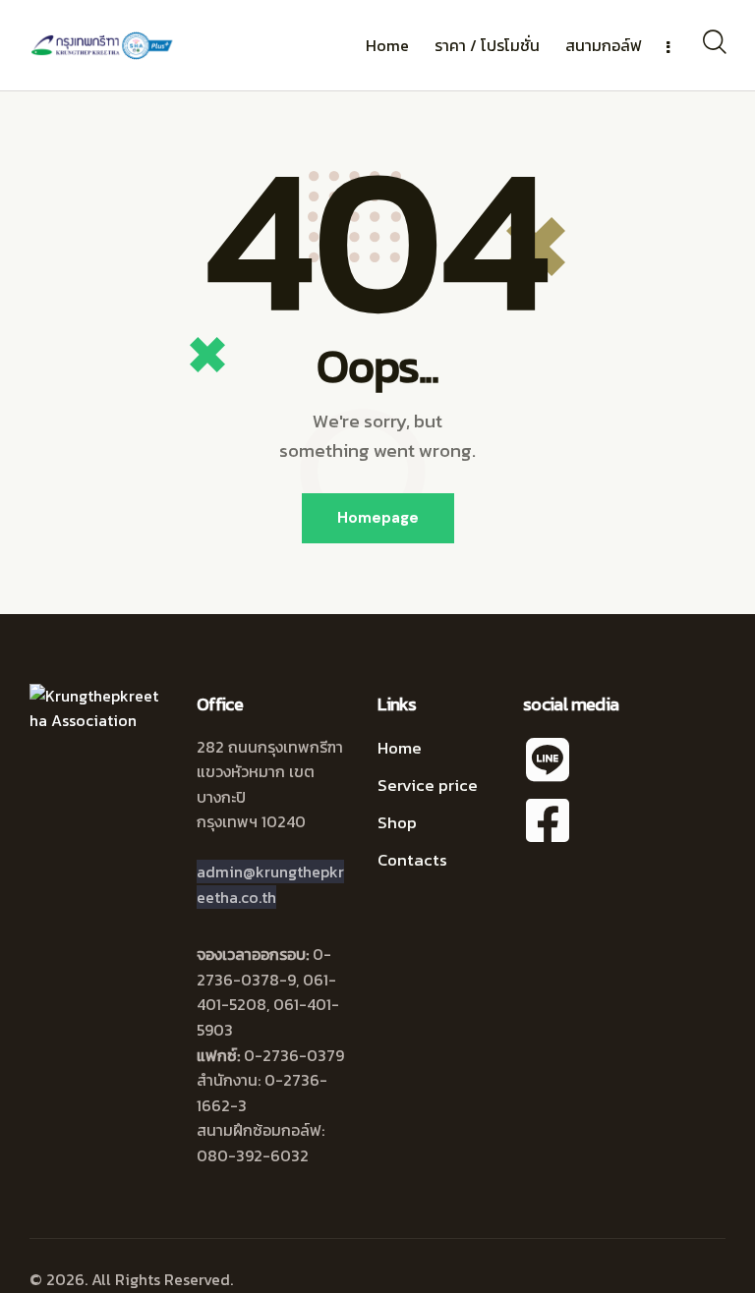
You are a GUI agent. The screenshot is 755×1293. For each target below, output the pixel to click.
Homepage (378, 518)
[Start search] (713, 42)
